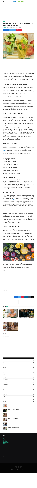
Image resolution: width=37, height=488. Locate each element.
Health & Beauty (5, 377)
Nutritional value (5, 386)
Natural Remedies (5, 384)
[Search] (33, 1)
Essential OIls (4, 367)
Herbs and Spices (5, 379)
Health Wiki (4, 459)
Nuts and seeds (5, 387)
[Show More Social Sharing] (23, 30)
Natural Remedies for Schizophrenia (13, 409)
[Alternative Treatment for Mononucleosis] (5, 428)
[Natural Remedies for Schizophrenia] (26, 313)
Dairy (3, 362)
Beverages (4, 360)
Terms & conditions (6, 442)
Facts (3, 369)
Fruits (3, 372)
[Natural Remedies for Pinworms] (10, 326)
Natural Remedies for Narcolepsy (13, 418)
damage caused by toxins (12, 199)
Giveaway (4, 374)
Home (4, 438)
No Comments (15, 27)
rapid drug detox (12, 105)
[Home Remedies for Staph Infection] (10, 313)
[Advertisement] (18, 10)
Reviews (4, 396)
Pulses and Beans (5, 394)
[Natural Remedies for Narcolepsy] (5, 419)
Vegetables (4, 399)
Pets (3, 391)
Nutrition (4, 460)
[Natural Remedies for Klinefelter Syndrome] (5, 424)
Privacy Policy (5, 441)
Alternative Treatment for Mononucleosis (14, 427)
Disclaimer (4, 443)
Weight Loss (4, 401)
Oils (3, 389)
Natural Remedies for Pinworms (8, 332)
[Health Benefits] (18, 1)
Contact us (4, 440)
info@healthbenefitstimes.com (8, 450)
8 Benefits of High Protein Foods (11, 302)
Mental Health (5, 382)
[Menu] (3, 1)
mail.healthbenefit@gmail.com (17, 450)
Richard (4, 27)
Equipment (4, 365)
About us (4, 439)
